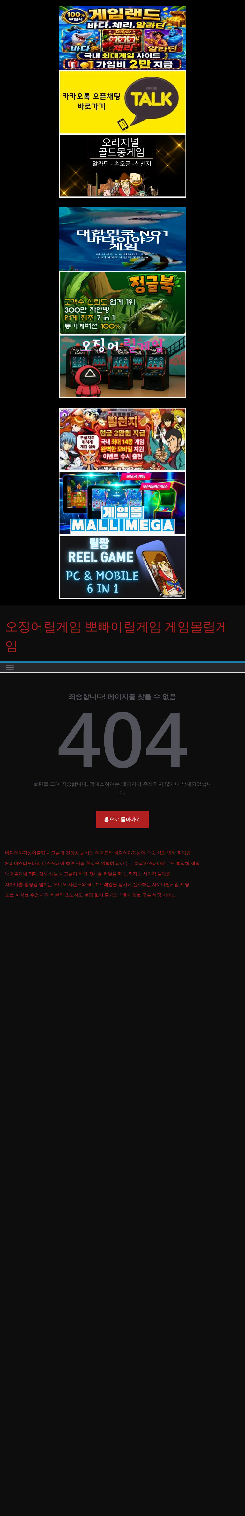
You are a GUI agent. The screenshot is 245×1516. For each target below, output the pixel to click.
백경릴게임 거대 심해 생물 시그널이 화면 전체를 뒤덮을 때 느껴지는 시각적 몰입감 (88, 874)
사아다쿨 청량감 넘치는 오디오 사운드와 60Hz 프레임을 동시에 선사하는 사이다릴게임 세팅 (97, 884)
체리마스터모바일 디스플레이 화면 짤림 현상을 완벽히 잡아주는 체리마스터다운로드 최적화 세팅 (102, 863)
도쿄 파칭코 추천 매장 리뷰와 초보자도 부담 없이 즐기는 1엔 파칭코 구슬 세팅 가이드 (90, 895)
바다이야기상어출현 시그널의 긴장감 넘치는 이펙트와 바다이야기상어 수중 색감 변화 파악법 (98, 853)
